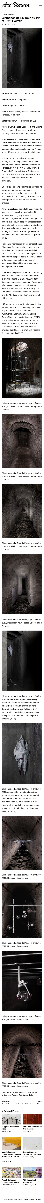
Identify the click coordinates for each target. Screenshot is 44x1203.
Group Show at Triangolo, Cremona (32, 1153)
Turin (31, 1095)
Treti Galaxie (23, 1095)
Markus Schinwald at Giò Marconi (32, 1128)
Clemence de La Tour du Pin (16, 1092)
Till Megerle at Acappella (29, 1181)
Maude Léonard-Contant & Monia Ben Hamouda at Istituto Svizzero (11, 1155)
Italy (29, 1092)
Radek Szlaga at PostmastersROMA (10, 1181)
